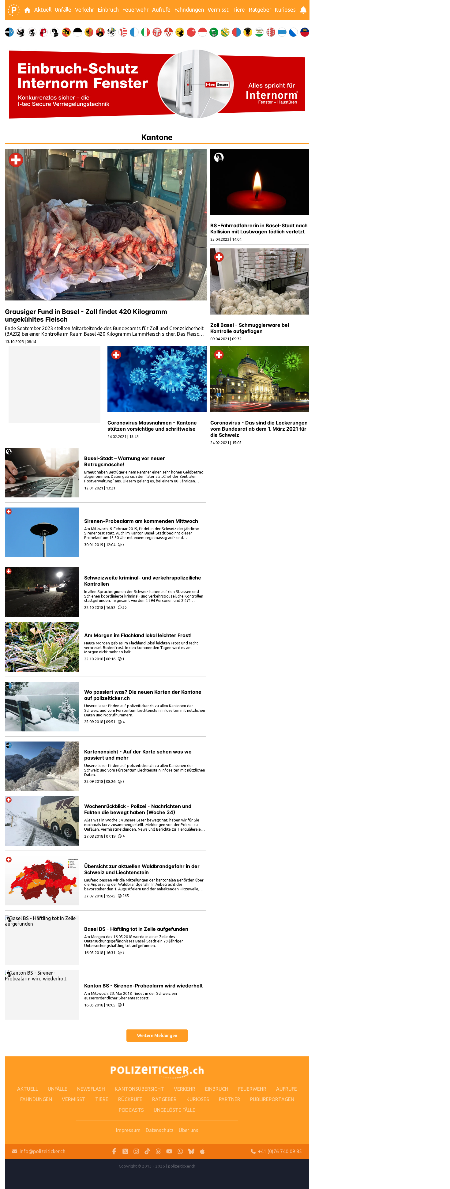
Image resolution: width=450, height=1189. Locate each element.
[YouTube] (169, 1151)
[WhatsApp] (180, 1151)
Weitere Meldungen (157, 1035)
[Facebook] (114, 1151)
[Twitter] (125, 1151)
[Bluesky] (191, 1151)
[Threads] (158, 1151)
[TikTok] (147, 1151)
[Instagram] (136, 1151)
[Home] (13, 10)
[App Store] (202, 1151)
